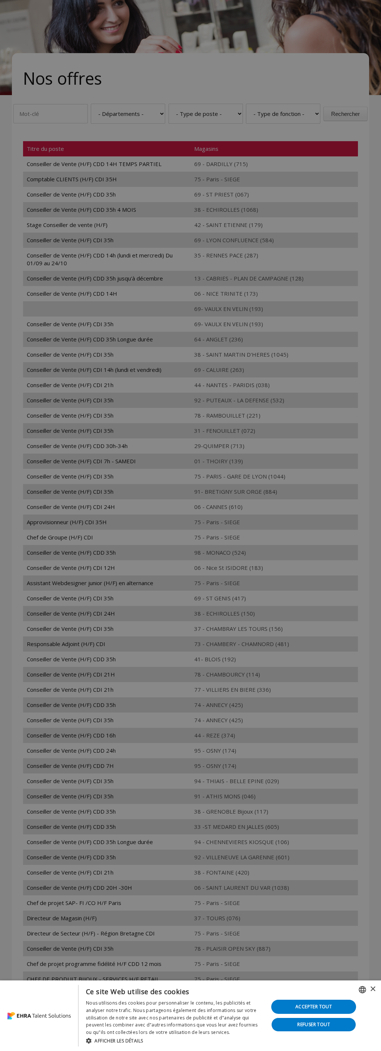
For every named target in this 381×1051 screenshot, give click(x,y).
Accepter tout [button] (313, 1006)
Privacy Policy (246, 1032)
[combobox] (362, 989)
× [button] (372, 989)
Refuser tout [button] (313, 1024)
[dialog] (190, 1015)
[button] (174, 1040)
